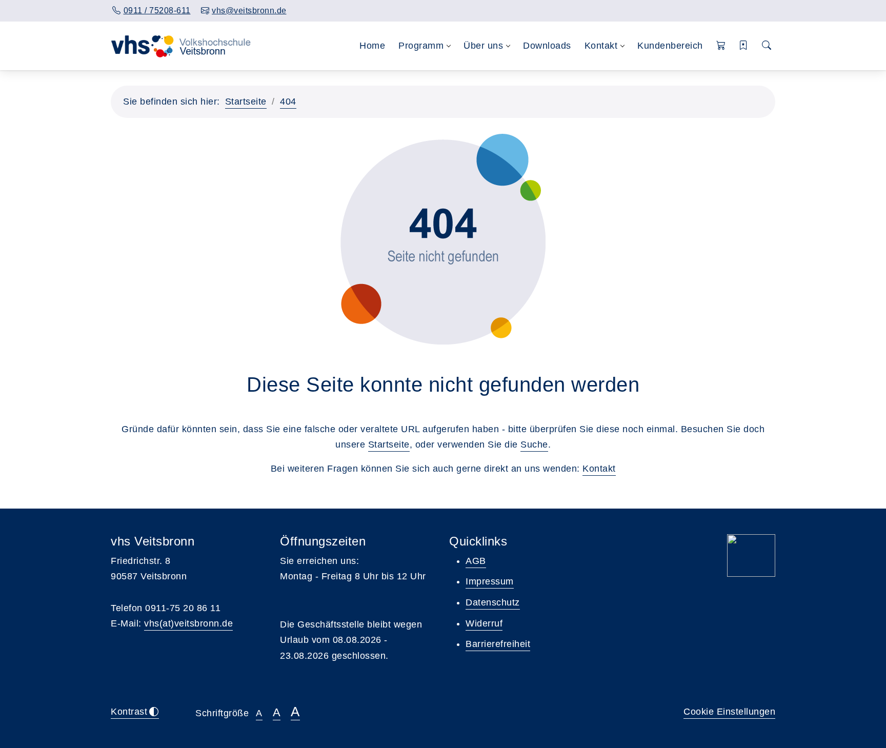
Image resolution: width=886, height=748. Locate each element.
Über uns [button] (483, 46)
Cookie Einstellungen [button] (729, 711)
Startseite (246, 101)
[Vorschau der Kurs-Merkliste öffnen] (744, 46)
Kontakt (599, 468)
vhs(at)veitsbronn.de (188, 623)
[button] (721, 46)
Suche (534, 444)
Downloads (547, 46)
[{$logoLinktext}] (183, 45)
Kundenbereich (670, 46)
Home (372, 46)
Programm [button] (421, 46)
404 (288, 101)
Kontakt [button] (601, 46)
